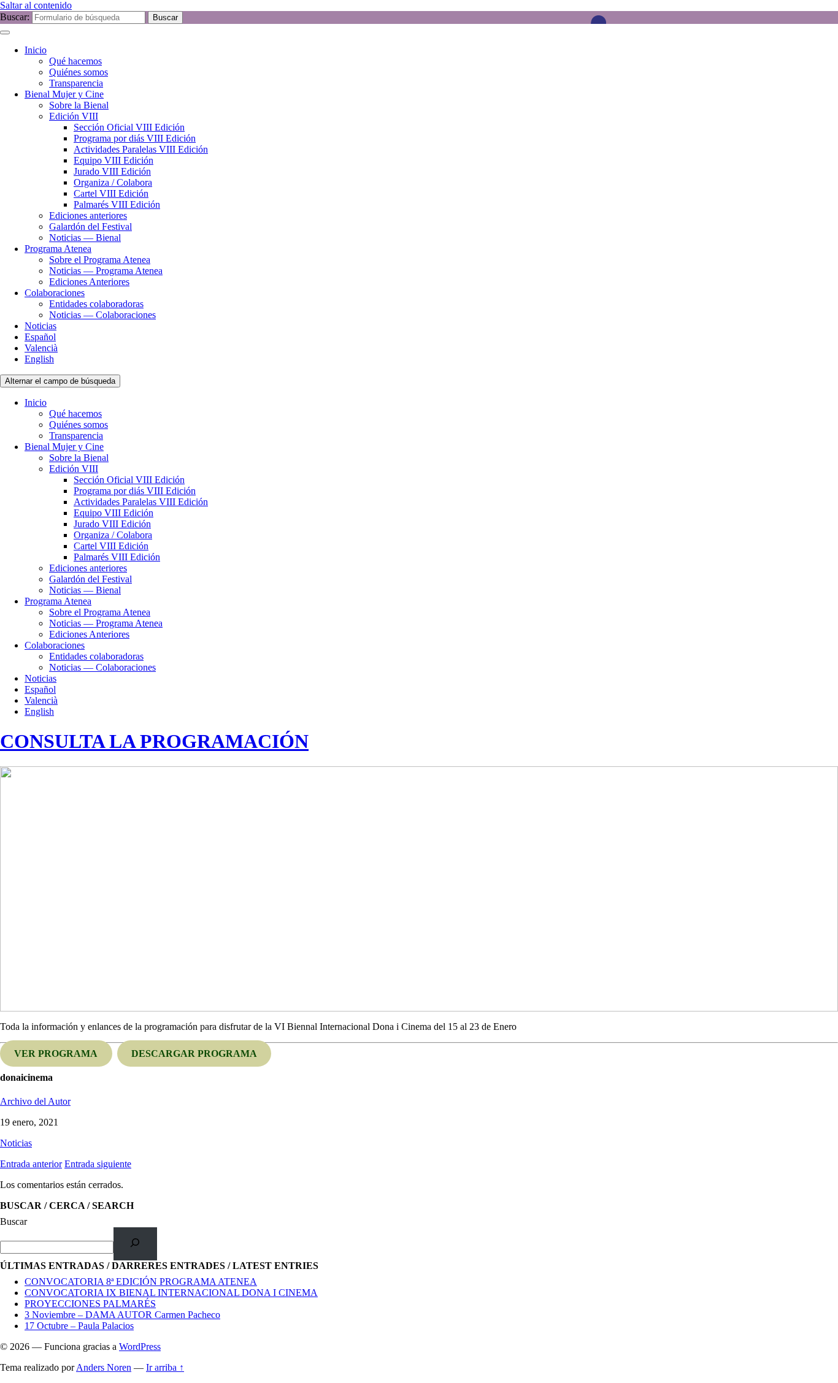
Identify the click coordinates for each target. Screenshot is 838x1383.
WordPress (140, 1346)
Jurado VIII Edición (112, 171)
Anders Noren (103, 1367)
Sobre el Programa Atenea (99, 259)
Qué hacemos (75, 61)
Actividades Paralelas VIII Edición (141, 149)
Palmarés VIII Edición (117, 204)
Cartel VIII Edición (111, 193)
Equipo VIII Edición (113, 160)
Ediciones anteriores (88, 215)
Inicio (36, 50)
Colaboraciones (55, 293)
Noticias (40, 326)
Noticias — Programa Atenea (106, 270)
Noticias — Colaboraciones (102, 315)
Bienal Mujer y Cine (64, 94)
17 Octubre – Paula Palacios (79, 1325)
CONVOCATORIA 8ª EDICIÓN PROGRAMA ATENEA (141, 1281)
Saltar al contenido (36, 5)
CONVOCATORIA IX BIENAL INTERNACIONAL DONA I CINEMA (171, 1292)
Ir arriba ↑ (165, 1367)
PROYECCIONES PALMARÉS (90, 1303)
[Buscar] (135, 1243)
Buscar (13, 1221)
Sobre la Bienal (79, 105)
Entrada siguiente (97, 1164)
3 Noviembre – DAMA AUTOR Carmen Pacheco (122, 1314)
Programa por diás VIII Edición (135, 138)
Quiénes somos (78, 72)
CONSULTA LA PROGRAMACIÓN (154, 741)
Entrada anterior (31, 1164)
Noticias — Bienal (85, 237)
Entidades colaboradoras (96, 304)
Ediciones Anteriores (89, 281)
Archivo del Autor (35, 1101)
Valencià (41, 348)
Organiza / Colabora (113, 182)
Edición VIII (73, 116)
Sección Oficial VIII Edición (129, 127)
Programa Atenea (58, 248)
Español (40, 337)
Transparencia (76, 83)
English (39, 359)
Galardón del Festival (90, 226)
